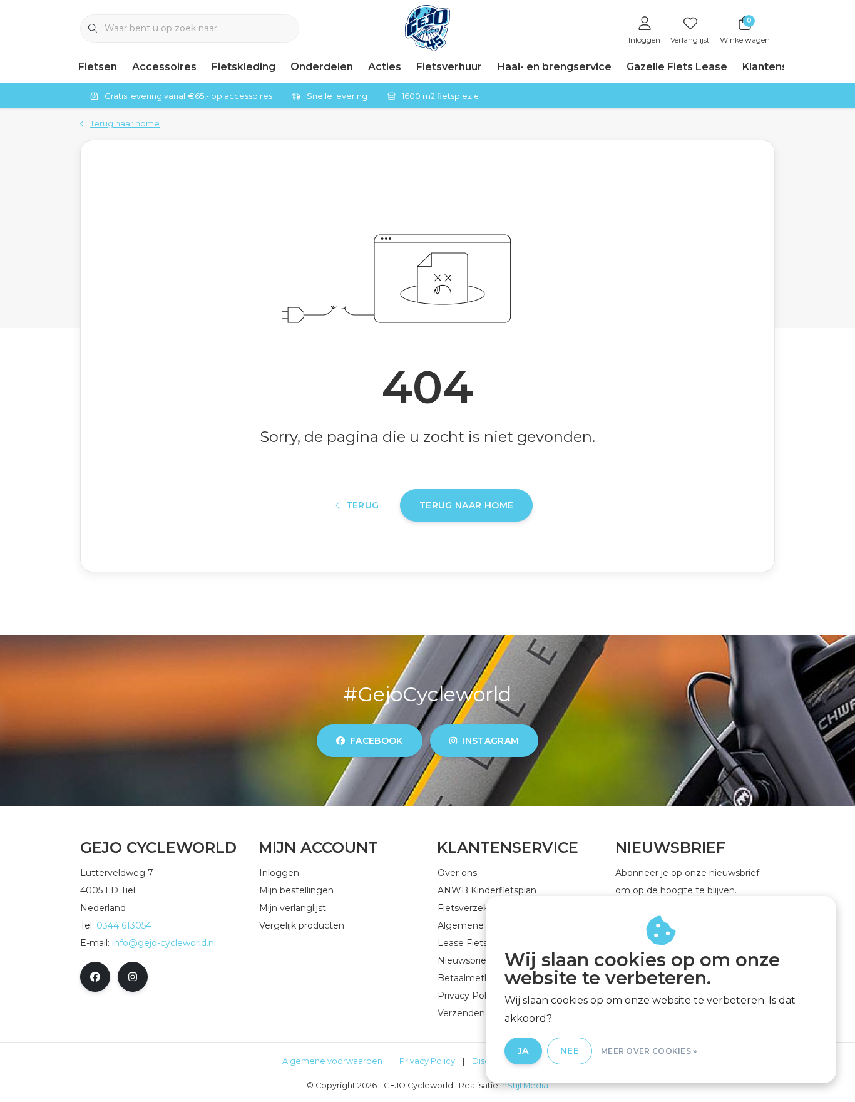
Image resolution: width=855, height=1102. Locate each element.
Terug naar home (466, 505)
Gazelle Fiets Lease (677, 67)
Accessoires (164, 67)
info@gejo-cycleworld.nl (164, 943)
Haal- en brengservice (554, 67)
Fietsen (97, 67)
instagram (490, 740)
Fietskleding (243, 67)
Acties (384, 67)
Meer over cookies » (649, 1051)
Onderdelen (321, 67)
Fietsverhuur (449, 67)
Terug (362, 505)
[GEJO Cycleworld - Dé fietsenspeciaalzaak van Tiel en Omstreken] (428, 27)
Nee (569, 1050)
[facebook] (95, 977)
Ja (523, 1050)
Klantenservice (781, 67)
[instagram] (133, 977)
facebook (376, 740)
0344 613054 (123, 925)
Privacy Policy (427, 1061)
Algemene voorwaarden (332, 1061)
